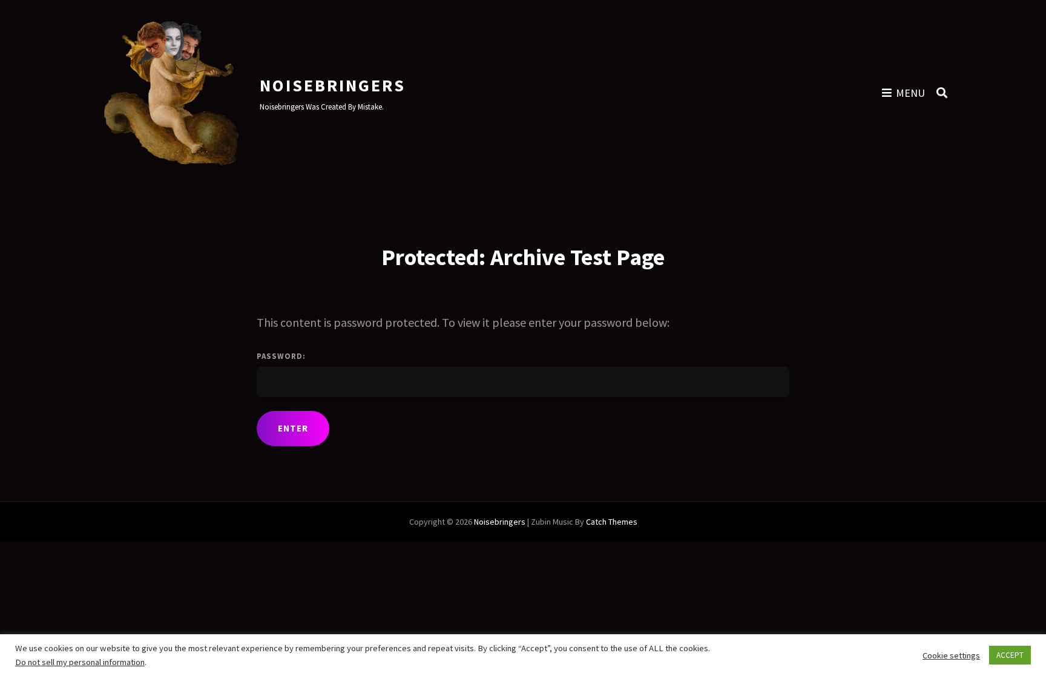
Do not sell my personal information (80, 662)
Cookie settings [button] (951, 655)
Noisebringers (333, 85)
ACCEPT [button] (1010, 655)
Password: (281, 356)
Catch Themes (611, 521)
